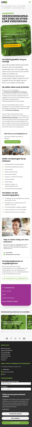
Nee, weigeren (15, 418)
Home (2, 6)
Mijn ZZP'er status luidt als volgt (10, 381)
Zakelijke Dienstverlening (8, 298)
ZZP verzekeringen (5, 352)
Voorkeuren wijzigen (15, 413)
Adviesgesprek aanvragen (13, 254)
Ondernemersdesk (5, 354)
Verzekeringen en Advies (10, 6)
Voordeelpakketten (6, 8)
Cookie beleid (5, 409)
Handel (3, 294)
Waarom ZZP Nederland (6, 350)
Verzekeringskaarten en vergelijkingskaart (15, 278)
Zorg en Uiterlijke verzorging (10, 301)
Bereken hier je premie (12, 142)
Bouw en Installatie (6, 291)
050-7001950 (9, 252)
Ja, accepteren (15, 422)
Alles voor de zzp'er (5, 348)
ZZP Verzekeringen (21, 6)
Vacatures (3, 360)
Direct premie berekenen (11, 46)
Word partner (4, 358)
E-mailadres (4, 386)
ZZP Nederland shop (6, 356)
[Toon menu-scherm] (30, 2)
